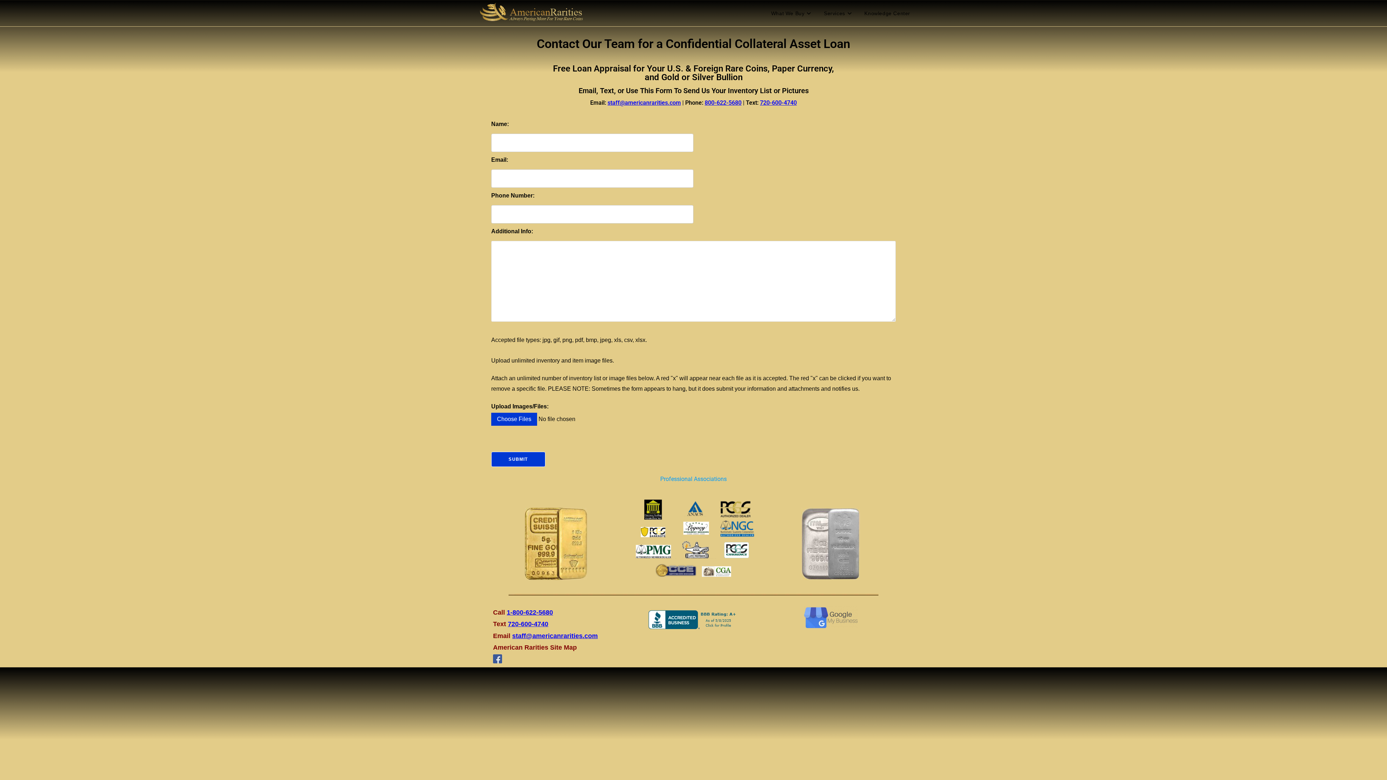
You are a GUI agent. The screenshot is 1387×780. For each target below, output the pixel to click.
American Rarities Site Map (535, 647)
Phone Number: (513, 195)
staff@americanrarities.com (555, 636)
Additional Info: (512, 231)
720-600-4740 (528, 624)
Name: (500, 124)
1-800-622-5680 (530, 612)
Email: (499, 160)
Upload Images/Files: (520, 406)
